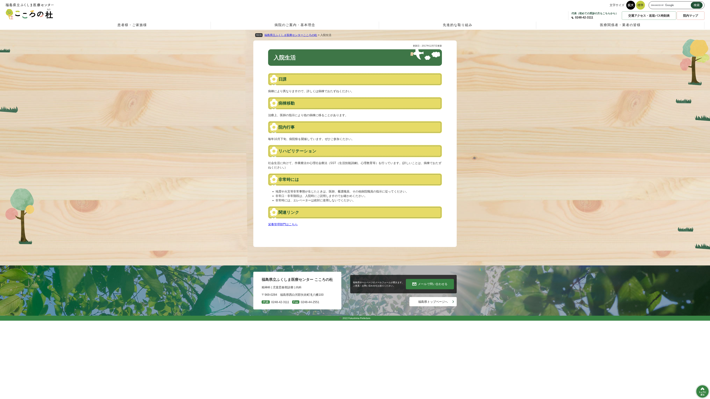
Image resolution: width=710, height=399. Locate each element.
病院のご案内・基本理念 (295, 25)
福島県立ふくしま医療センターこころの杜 (290, 35)
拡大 (631, 5)
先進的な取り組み (457, 25)
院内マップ (690, 15)
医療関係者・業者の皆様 (620, 25)
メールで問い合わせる (432, 284)
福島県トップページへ (433, 301)
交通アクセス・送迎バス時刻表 (649, 15)
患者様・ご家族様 (132, 25)
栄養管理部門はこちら (283, 224)
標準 (640, 5)
